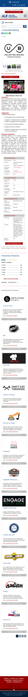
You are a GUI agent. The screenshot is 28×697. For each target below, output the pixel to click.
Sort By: (4, 282)
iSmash (5, 591)
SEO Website (8, 695)
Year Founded (7, 160)
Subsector (6, 165)
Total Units (6, 183)
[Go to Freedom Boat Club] (14, 528)
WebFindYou (20, 695)
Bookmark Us (17, 682)
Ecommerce (13, 695)
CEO (5, 194)
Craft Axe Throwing (8, 395)
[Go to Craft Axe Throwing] (14, 388)
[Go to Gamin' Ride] (14, 556)
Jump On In (6, 620)
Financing (6, 217)
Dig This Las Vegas (9, 423)
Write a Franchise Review (11, 278)
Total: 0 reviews (6, 262)
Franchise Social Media (7, 189)
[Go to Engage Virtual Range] (14, 501)
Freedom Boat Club (9, 535)
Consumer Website (6, 168)
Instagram (15, 170)
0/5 (3, 260)
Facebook (15, 172)
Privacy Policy (18, 680)
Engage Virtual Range (9, 508)
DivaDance (6, 451)
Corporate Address (6, 192)
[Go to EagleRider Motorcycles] (14, 473)
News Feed (22, 5)
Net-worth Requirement (7, 205)
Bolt (4, 335)
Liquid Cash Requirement (7, 208)
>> (25, 636)
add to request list (14, 319)
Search (6, 678)
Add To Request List (11, 77)
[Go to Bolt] (14, 328)
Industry (6, 162)
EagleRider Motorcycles (10, 479)
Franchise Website (6, 186)
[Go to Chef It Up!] (14, 358)
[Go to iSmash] (14, 584)
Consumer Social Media (7, 171)
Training (6, 224)
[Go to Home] (9, 17)
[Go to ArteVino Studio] (14, 299)
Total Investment (7, 211)
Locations (6, 174)
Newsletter (24, 5)
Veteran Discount (6, 239)
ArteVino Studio (7, 306)
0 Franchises (15, 2)
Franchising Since (7, 180)
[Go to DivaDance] (14, 444)
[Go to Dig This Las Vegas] (14, 416)
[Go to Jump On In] (14, 613)
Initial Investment (7, 201)
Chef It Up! (6, 365)
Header (14, 690)
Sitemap (8, 682)
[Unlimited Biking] (14, 63)
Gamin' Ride (6, 563)
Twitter (20, 172)
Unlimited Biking (17, 167)
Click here (23, 248)
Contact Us (14, 678)
